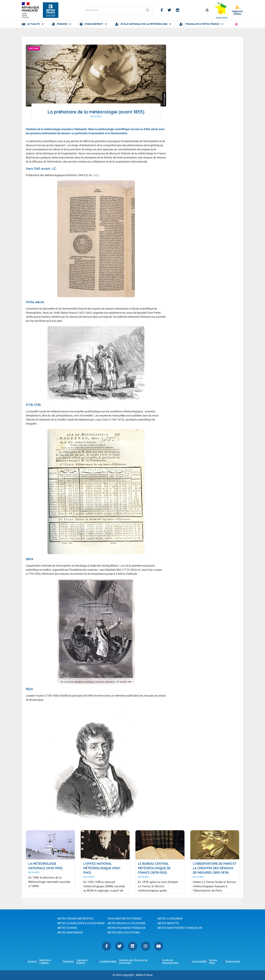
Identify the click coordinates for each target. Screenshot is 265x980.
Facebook (162, 10)
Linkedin (177, 10)
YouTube (158, 946)
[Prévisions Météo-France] (50, 10)
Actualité (33, 24)
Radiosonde (233, 961)
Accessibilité (199, 961)
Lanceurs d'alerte (82, 961)
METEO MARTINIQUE (70, 932)
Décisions (68, 961)
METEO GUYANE (67, 927)
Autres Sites (213, 961)
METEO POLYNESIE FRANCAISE (126, 927)
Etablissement (94, 24)
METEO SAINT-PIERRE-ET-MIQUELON (180, 927)
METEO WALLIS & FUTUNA (123, 932)
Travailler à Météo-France (202, 24)
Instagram (145, 946)
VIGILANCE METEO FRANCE (124, 918)
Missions (62, 24)
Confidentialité (108, 961)
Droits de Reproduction (170, 961)
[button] (236, 24)
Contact (32, 961)
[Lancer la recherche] (147, 10)
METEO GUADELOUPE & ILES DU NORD (81, 923)
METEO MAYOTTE (168, 923)
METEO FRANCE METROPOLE (75, 918)
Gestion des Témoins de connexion (133, 961)
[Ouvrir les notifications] (207, 10)
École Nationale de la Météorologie (144, 24)
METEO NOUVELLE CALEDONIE (126, 923)
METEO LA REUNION (170, 918)
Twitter (169, 10)
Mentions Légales (45, 961)
